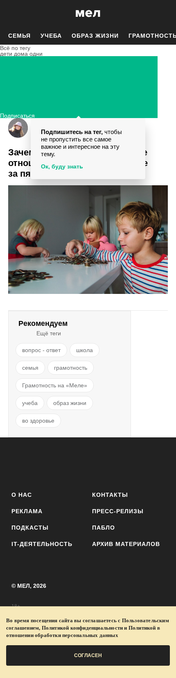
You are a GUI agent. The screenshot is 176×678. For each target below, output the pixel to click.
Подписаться (17, 114)
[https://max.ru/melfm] (156, 462)
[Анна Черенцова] (18, 128)
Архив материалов (126, 544)
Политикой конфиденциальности (82, 628)
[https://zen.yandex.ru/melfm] (43, 462)
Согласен (88, 655)
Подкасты (30, 527)
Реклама (27, 511)
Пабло (103, 527)
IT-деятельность (41, 544)
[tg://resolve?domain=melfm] (20, 462)
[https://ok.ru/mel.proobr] (133, 462)
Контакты (110, 494)
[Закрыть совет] (137, 125)
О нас (21, 494)
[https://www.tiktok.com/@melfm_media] (88, 462)
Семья (19, 35)
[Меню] (164, 13)
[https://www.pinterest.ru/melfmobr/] (111, 462)
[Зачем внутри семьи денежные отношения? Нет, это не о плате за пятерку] (88, 240)
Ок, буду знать (62, 166)
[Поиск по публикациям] (12, 13)
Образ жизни (95, 35)
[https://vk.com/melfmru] (65, 462)
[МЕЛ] (88, 13)
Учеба (51, 35)
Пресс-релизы (118, 511)
